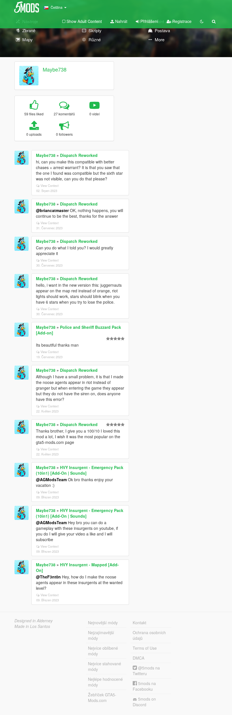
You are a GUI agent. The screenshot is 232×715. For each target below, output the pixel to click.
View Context (49, 185)
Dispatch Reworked (79, 155)
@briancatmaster (52, 210)
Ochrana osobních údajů (149, 635)
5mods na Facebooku (144, 686)
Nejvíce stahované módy (104, 666)
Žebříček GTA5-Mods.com (102, 697)
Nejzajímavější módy (101, 635)
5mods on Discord (144, 701)
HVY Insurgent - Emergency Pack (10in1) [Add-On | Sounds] (79, 470)
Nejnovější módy (103, 622)
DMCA (138, 658)
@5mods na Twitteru (146, 670)
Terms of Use (145, 648)
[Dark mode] (202, 21)
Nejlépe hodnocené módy (105, 682)
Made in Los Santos (32, 626)
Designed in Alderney (33, 620)
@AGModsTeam (51, 479)
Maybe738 (54, 69)
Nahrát (120, 21)
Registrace (181, 21)
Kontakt (139, 622)
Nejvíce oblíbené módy (103, 650)
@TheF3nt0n (48, 577)
